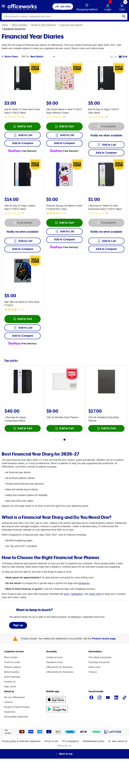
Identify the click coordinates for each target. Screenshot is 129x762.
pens (66, 594)
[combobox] (64, 16)
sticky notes (95, 594)
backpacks (84, 583)
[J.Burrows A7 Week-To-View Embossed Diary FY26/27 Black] (106, 175)
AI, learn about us (117, 741)
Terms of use (51, 741)
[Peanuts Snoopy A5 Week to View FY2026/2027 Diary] (64, 175)
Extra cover (95, 667)
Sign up (18, 625)
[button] (3, 6)
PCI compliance (70, 741)
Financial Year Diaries (70, 24)
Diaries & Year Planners (43, 24)
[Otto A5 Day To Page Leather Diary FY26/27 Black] (22, 175)
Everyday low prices (99, 662)
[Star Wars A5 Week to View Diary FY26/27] (22, 271)
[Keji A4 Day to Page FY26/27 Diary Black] (106, 78)
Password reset (54, 662)
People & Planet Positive (17, 707)
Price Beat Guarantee (100, 657)
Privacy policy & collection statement (21, 741)
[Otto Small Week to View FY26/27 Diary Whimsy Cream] (64, 78)
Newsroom (9, 712)
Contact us (9, 681)
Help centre (10, 686)
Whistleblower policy (93, 741)
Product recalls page (104, 638)
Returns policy (11, 672)
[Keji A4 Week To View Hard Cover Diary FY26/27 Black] (22, 78)
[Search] (124, 16)
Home (5, 24)
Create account (54, 657)
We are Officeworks (14, 697)
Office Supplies (19, 24)
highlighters (77, 594)
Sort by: (26, 56)
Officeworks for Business (59, 667)
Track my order (12, 662)
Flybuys (93, 672)
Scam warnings (12, 676)
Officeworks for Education (59, 672)
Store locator (11, 657)
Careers (8, 702)
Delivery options (12, 667)
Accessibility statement (16, 716)
